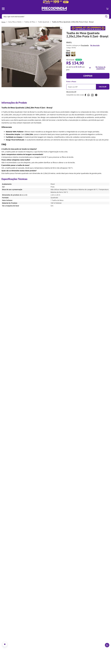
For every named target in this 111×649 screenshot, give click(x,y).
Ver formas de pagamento (100, 67)
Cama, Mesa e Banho (15, 22)
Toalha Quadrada (43, 22)
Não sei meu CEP (71, 91)
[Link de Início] (3, 22)
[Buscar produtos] (106, 16)
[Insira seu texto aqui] (55, 2)
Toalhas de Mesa (29, 22)
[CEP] (81, 85)
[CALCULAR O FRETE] (102, 87)
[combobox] (55, 16)
